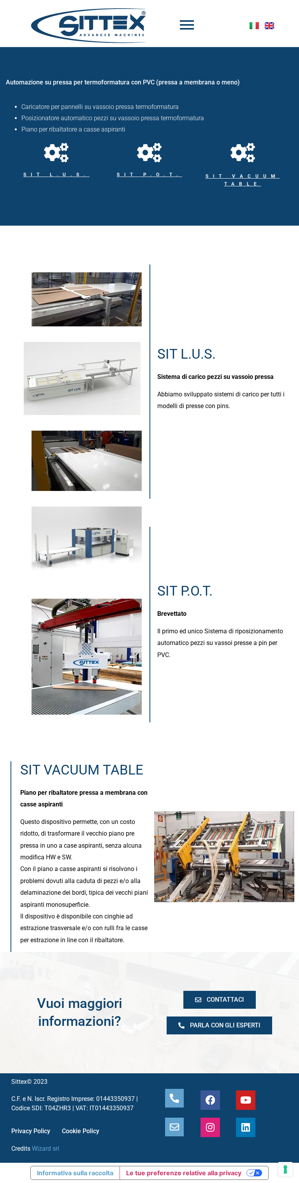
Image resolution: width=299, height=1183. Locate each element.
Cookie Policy (80, 1131)
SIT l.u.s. (56, 174)
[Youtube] (245, 1100)
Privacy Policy (30, 1131)
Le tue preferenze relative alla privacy (183, 1173)
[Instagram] (210, 1127)
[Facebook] (210, 1100)
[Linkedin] (245, 1127)
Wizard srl (45, 1148)
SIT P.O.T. (149, 174)
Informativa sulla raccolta (75, 1173)
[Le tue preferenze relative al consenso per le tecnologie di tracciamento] (285, 1169)
